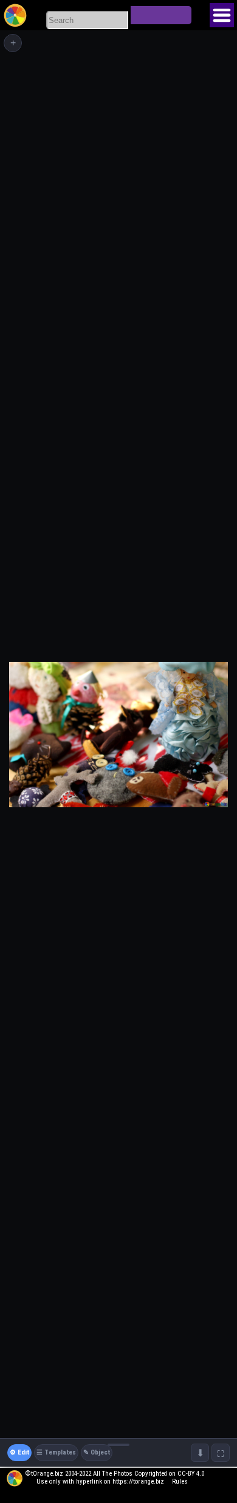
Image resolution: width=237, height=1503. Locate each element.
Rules (180, 1481)
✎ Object (96, 1452)
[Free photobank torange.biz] (15, 15)
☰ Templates (56, 1452)
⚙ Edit (19, 1452)
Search (161, 15)
